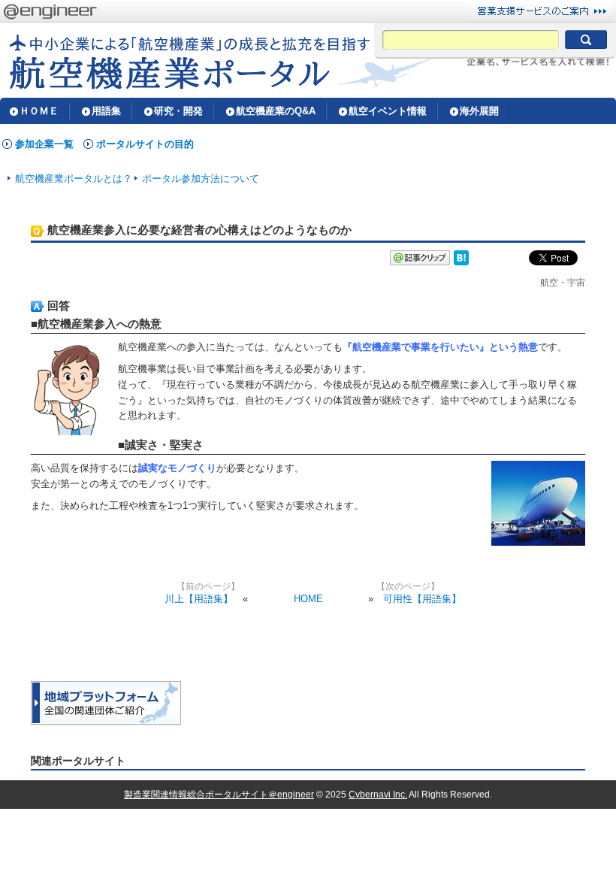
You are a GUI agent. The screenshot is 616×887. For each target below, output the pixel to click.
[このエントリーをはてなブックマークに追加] (461, 262)
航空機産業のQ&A (276, 111)
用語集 (106, 111)
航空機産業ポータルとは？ (73, 178)
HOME (308, 598)
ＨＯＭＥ (39, 111)
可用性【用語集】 (422, 598)
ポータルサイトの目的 (145, 144)
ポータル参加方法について (200, 178)
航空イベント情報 (388, 111)
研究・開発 (178, 111)
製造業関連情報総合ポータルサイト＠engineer (219, 794)
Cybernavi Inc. (378, 794)
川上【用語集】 (199, 598)
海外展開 (479, 111)
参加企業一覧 (44, 144)
